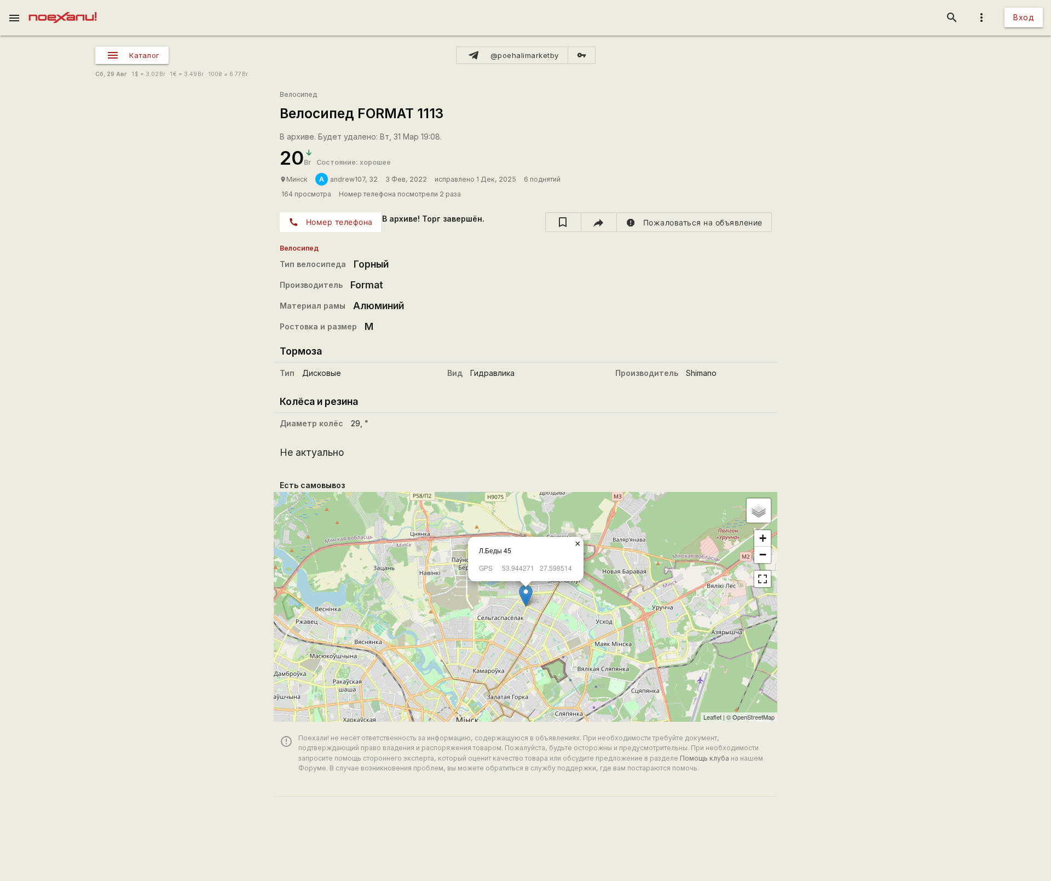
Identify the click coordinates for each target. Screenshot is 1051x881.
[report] (694, 222)
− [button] (762, 554)
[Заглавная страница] (62, 7)
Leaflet (712, 716)
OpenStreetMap (753, 716)
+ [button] (762, 538)
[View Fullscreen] (762, 579)
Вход (1023, 17)
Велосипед (298, 94)
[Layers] (759, 511)
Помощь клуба (704, 758)
